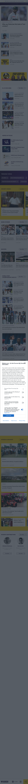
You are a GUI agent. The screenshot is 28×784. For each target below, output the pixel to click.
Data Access (14, 420)
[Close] (25, 363)
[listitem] (14, 389)
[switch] (22, 392)
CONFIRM (8, 415)
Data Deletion (6, 420)
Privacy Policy (22, 420)
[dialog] (14, 392)
